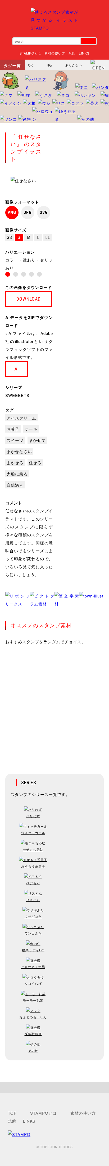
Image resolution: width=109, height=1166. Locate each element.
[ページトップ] (54, 1087)
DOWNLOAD (28, 299)
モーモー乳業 (33, 1000)
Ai (17, 369)
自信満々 (15, 485)
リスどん (33, 899)
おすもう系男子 (33, 866)
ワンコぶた (33, 933)
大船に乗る (17, 473)
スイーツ (15, 440)
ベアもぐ (33, 883)
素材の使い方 (54, 53)
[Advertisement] (54, 706)
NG (49, 65)
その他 (33, 1050)
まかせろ (15, 462)
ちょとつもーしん (33, 1017)
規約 (72, 53)
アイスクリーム (21, 418)
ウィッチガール (33, 832)
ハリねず (33, 816)
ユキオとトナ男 (33, 966)
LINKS (84, 53)
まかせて (37, 440)
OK (30, 65)
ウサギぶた (33, 916)
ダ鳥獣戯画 (33, 1033)
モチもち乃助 (33, 849)
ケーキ (31, 429)
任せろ (35, 462)
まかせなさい (19, 451)
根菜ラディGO (33, 950)
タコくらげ (33, 983)
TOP (12, 1113)
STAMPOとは (30, 53)
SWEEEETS (17, 395)
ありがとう (74, 65)
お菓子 (13, 429)
